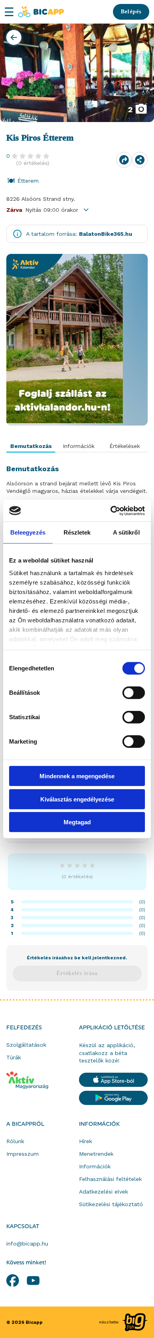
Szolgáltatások (26, 1045)
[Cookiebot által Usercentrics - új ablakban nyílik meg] (111, 510)
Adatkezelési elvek (103, 1191)
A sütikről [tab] (126, 532)
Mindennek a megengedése (77, 776)
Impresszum (22, 1154)
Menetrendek (96, 1154)
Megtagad (77, 822)
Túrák (13, 1057)
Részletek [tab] (77, 532)
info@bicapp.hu (27, 1243)
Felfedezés (24, 1028)
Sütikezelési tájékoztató (111, 1204)
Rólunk (15, 1141)
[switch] (133, 693)
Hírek (85, 1141)
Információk (99, 1124)
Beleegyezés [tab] (27, 532)
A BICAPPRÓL (25, 1124)
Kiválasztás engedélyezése (77, 799)
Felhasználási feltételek (110, 1179)
